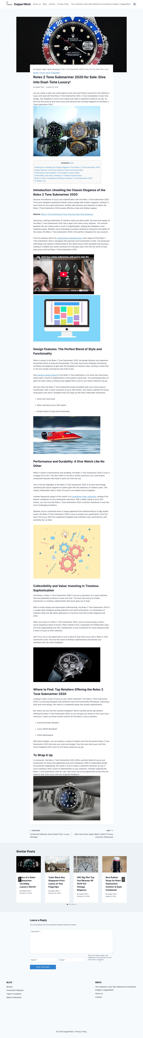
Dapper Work (39, 87)
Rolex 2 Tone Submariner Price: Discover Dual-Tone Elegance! (67, 214)
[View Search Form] (135, 4)
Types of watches (13, 994)
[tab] (67, 904)
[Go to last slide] (19, 879)
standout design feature (47, 375)
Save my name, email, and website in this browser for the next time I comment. (99, 957)
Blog (45, 4)
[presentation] (28, 864)
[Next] (123, 879)
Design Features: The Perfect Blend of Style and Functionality (58, 170)
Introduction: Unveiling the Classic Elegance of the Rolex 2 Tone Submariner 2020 (67, 167)
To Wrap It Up (39, 181)
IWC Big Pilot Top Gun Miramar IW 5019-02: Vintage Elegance (85, 883)
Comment (36, 931)
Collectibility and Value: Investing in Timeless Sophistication (58, 175)
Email (62, 960)
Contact (52, 4)
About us (37, 4)
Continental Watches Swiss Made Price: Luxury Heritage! (50, 834)
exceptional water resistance (84, 497)
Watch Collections (13, 997)
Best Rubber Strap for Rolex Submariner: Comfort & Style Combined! (114, 883)
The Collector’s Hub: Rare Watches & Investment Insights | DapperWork (101, 4)
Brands (36, 73)
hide (71, 163)
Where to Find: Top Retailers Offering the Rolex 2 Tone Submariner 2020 (63, 178)
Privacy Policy (63, 4)
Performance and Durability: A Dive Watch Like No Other (57, 173)
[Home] (34, 69)
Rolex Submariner (53, 73)
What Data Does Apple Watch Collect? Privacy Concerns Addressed (93, 834)
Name (34, 960)
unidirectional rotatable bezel (69, 238)
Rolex (42, 73)
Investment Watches (15, 990)
